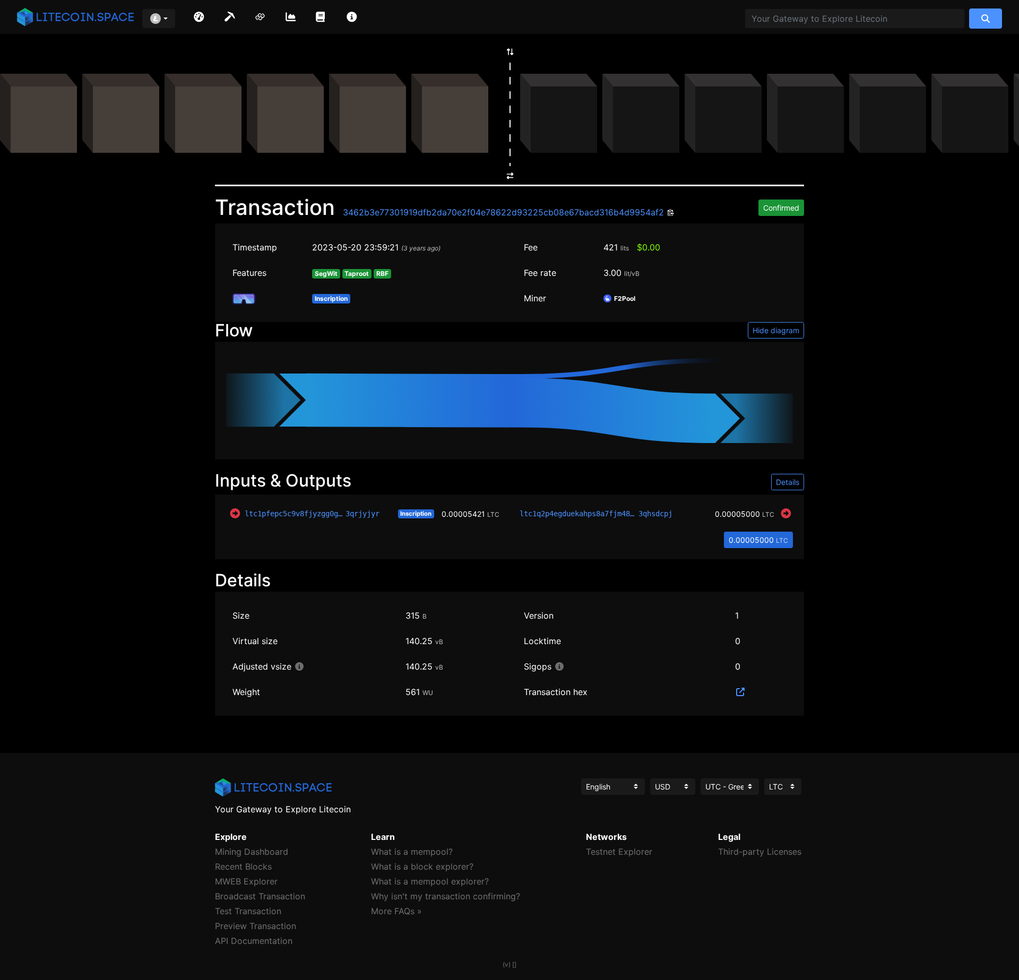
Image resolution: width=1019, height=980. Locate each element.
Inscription (415, 513)
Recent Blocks (243, 866)
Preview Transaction (255, 926)
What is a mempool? (412, 851)
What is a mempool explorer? (430, 881)
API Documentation (253, 940)
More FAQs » (396, 911)
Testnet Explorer (619, 851)
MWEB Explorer (246, 881)
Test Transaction (248, 911)
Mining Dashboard (251, 851)
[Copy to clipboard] (669, 213)
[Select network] (158, 18)
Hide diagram (776, 330)
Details (787, 482)
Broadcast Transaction (260, 896)
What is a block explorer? (422, 866)
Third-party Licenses (759, 851)
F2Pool (623, 298)
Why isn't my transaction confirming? (445, 896)
